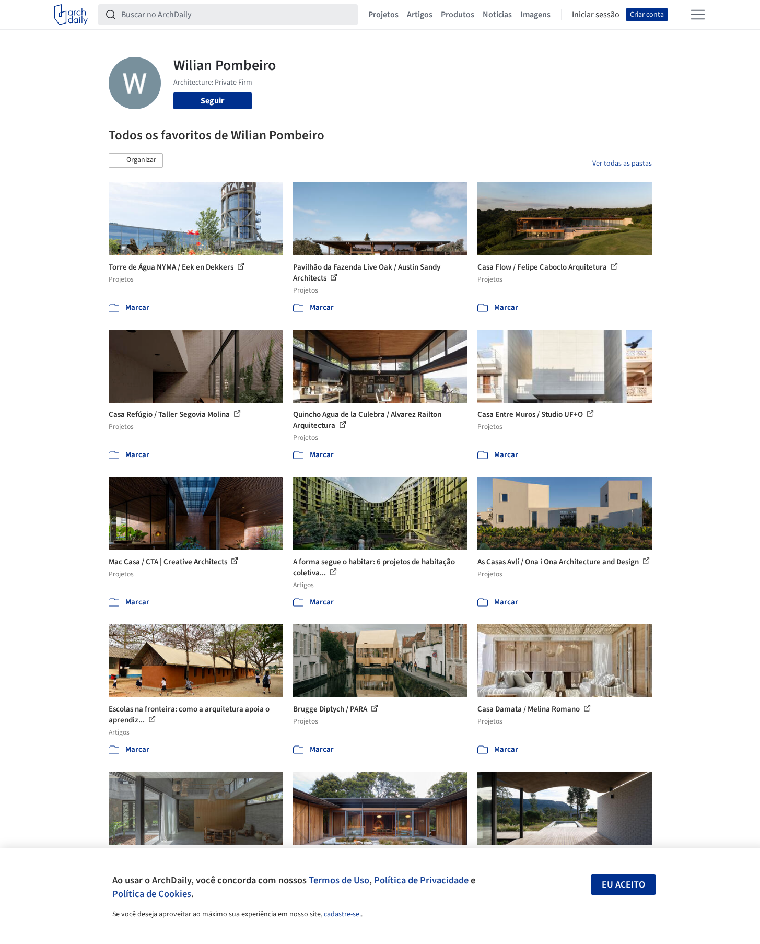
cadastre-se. (342, 914)
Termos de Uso (339, 880)
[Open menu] (697, 14)
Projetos (383, 14)
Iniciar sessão (595, 14)
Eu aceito (623, 884)
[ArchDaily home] (71, 14)
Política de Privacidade (421, 880)
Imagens (535, 14)
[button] (136, 160)
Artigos (419, 14)
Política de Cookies (151, 894)
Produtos (457, 14)
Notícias (497, 14)
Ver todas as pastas (622, 163)
